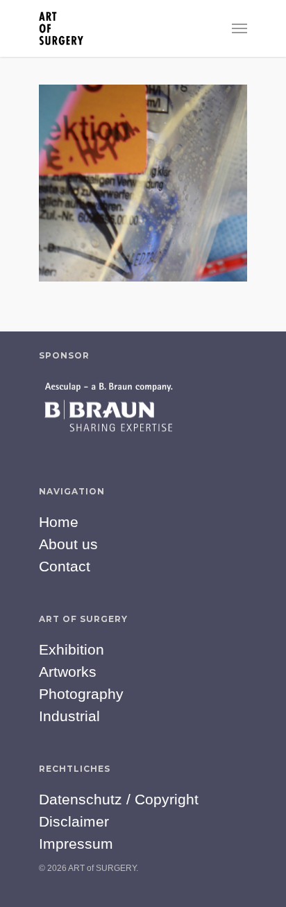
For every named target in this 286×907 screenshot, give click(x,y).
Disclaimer (74, 821)
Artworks (67, 672)
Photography (81, 694)
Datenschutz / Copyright (119, 799)
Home (58, 522)
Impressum (76, 844)
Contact (64, 566)
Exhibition (71, 649)
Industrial (69, 716)
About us (68, 544)
